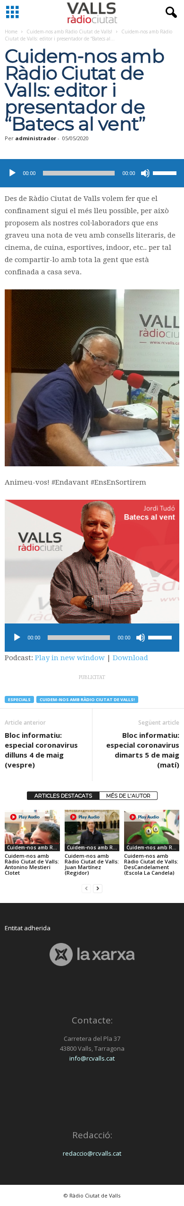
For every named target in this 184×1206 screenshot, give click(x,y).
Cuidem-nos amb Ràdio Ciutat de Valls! (69, 31)
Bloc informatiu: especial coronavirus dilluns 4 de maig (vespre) (41, 749)
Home (11, 31)
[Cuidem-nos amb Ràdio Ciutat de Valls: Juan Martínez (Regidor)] (92, 830)
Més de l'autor (128, 795)
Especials (19, 699)
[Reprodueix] (12, 173)
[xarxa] (92, 954)
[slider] (166, 172)
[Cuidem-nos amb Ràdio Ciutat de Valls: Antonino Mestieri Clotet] (32, 830)
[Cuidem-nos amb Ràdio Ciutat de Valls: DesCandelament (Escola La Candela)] (151, 830)
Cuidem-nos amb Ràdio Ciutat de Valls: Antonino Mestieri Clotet (32, 864)
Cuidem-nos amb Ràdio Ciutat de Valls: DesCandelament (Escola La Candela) (151, 864)
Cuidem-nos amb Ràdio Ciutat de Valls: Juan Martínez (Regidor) (92, 864)
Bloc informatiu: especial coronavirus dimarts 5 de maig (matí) (142, 749)
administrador (35, 138)
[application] (92, 173)
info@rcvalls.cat (92, 1058)
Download (130, 658)
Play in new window (70, 658)
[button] (169, 12)
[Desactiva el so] (145, 173)
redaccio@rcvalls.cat (92, 1153)
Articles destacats (63, 795)
